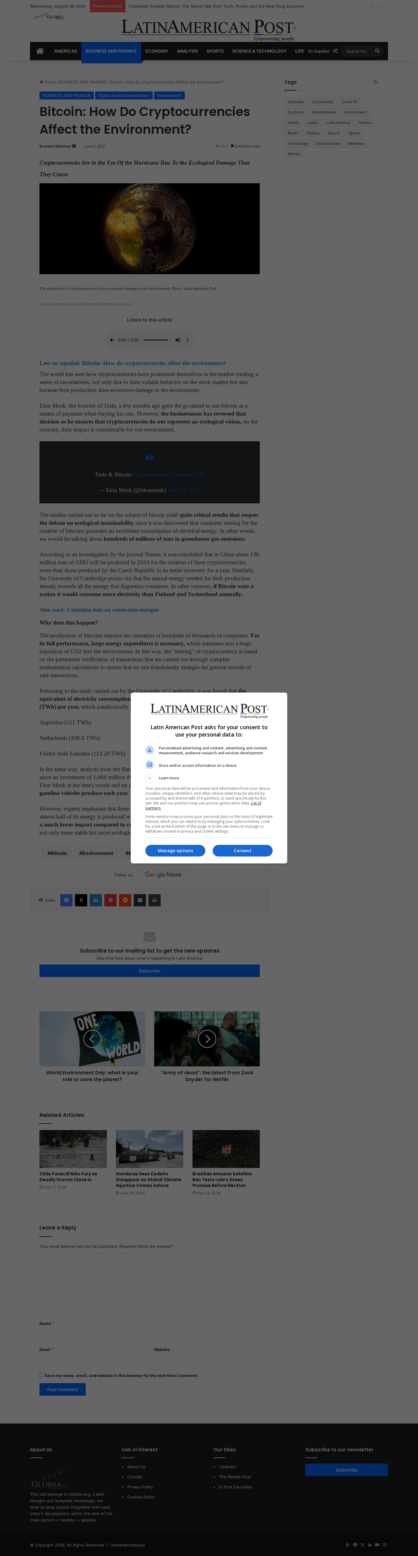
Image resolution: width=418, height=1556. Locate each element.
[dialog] (209, 778)
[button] (209, 778)
